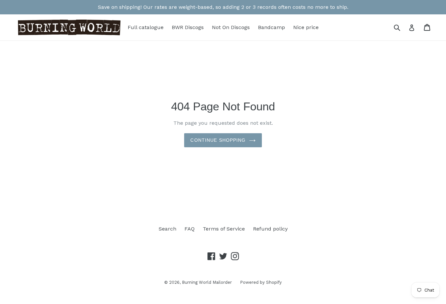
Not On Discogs (231, 27)
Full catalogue (146, 27)
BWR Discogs (188, 27)
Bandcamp (271, 27)
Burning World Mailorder (207, 282)
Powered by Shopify (261, 282)
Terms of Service (224, 229)
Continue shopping (218, 140)
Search (167, 229)
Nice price (306, 27)
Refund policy (270, 229)
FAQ (189, 229)
